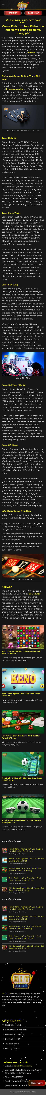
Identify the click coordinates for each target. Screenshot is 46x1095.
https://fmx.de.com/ (23, 1066)
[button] (3, 5)
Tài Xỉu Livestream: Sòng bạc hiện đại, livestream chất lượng (26, 889)
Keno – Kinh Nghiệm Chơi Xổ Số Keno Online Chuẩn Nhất (21, 695)
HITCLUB (6, 994)
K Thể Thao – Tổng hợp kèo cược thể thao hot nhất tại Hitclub (21, 821)
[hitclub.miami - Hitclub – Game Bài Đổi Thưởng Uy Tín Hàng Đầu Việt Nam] (23, 5)
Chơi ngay (36, 1083)
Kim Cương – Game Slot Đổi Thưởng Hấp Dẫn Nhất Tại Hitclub (21, 652)
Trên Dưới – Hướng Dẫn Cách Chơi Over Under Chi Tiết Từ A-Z (22, 779)
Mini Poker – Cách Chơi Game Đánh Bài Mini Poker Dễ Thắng (21, 737)
